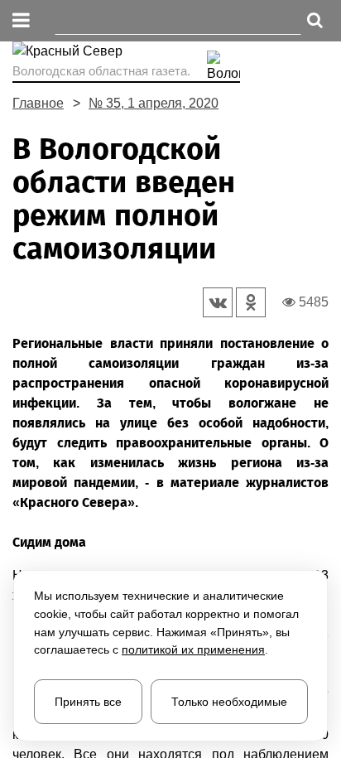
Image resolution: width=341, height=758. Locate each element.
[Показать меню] (21, 21)
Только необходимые (229, 701)
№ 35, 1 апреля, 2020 (154, 103)
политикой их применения (193, 649)
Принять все (88, 701)
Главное (38, 103)
